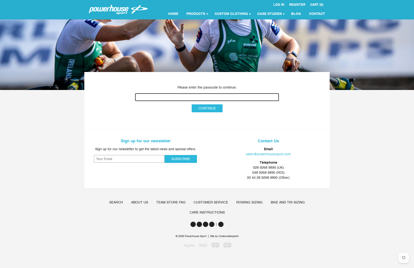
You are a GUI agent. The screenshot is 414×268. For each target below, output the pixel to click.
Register (297, 4)
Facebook (199, 224)
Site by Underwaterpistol (224, 236)
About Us (139, 202)
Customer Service (211, 202)
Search (116, 202)
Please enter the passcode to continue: (207, 87)
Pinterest (211, 224)
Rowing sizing (249, 202)
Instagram (205, 224)
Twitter (193, 224)
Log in (278, 4)
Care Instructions (207, 212)
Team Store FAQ (170, 202)
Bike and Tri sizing (288, 202)
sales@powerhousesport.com (268, 154)
